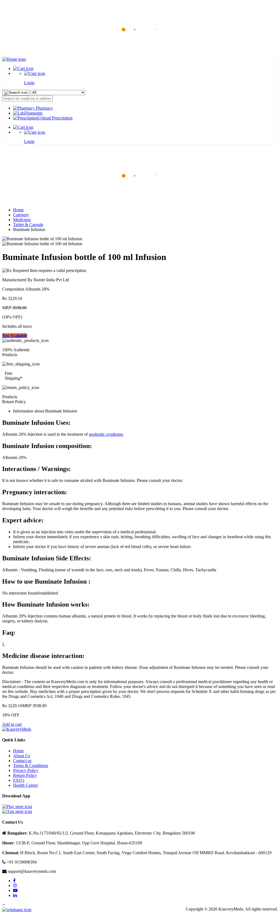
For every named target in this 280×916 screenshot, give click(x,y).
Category (21, 214)
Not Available (14, 335)
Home (18, 209)
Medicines (22, 219)
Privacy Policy (25, 770)
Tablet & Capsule (28, 224)
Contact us (22, 760)
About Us (21, 755)
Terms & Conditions (30, 765)
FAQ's (18, 780)
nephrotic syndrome (106, 434)
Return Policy (25, 775)
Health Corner (25, 785)
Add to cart (12, 724)
